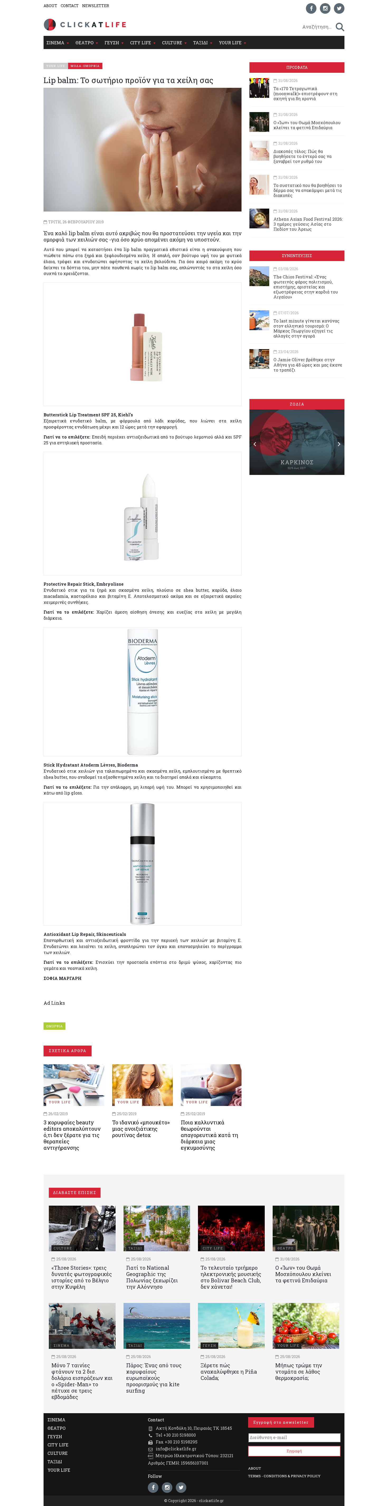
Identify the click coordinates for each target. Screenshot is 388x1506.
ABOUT (50, 5)
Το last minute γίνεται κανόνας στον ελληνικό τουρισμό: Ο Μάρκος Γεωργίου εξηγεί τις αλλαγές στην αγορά (306, 328)
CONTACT (70, 5)
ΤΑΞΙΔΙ (200, 42)
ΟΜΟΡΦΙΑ (54, 1026)
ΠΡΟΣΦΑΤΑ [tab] (296, 67)
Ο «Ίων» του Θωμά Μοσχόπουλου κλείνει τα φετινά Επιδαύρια (306, 125)
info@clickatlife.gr (176, 1448)
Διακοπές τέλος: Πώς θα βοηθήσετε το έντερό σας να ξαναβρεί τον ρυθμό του (302, 156)
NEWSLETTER (95, 5)
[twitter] (339, 8)
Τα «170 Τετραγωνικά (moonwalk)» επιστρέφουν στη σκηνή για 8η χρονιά (305, 93)
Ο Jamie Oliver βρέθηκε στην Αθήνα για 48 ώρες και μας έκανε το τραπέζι (307, 364)
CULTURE (172, 42)
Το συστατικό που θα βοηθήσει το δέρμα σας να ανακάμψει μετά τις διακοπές (307, 190)
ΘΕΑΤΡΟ (84, 42)
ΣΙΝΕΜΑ (55, 42)
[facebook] (311, 8)
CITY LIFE (140, 42)
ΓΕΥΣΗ (112, 42)
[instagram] (325, 8)
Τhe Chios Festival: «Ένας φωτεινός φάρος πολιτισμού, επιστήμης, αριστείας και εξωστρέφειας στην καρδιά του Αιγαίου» (305, 287)
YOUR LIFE (230, 42)
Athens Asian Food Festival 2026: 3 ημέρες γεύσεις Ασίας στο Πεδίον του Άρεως (308, 224)
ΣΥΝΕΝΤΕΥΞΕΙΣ (297, 255)
